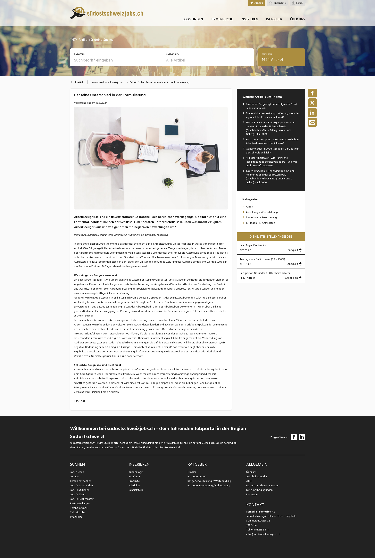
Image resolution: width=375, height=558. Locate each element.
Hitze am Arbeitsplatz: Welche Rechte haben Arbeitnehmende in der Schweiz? (272, 141)
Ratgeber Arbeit (197, 476)
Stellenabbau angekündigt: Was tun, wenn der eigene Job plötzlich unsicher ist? (272, 115)
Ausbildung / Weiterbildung (262, 212)
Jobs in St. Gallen (79, 490)
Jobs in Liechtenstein (82, 499)
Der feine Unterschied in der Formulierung (165, 82)
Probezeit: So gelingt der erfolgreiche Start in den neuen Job (271, 106)
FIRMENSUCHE (222, 19)
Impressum (252, 494)
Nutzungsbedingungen (259, 490)
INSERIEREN (249, 19)
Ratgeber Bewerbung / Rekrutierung (209, 485)
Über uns (251, 472)
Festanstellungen (80, 503)
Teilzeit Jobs (77, 512)
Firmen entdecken (80, 481)
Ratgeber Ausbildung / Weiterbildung (209, 481)
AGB (249, 481)
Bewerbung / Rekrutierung (261, 217)
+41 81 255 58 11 (260, 529)
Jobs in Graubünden (81, 485)
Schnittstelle (136, 490)
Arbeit (133, 82)
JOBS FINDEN (193, 19)
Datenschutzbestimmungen (262, 485)
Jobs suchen (77, 472)
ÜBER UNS (297, 19)
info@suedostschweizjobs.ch (263, 534)
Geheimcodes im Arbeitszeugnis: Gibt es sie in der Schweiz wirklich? (272, 150)
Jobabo (74, 476)
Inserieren (134, 476)
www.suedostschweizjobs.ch (108, 82)
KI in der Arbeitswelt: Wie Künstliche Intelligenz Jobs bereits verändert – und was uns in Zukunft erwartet (271, 162)
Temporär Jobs (78, 508)
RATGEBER (274, 19)
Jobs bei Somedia (256, 476)
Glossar (192, 472)
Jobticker (134, 485)
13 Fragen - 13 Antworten (260, 223)
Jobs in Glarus (78, 494)
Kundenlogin (136, 472)
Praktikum (76, 517)
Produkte (134, 481)
